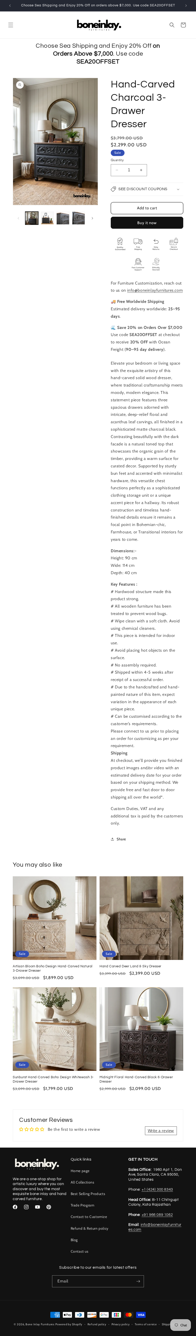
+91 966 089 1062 (157, 1215)
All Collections (82, 1182)
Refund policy (97, 1324)
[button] (10, 25)
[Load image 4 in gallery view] (78, 218)
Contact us (80, 1251)
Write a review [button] (161, 1130)
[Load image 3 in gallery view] (62, 218)
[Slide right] (92, 218)
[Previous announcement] (10, 5)
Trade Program (82, 1205)
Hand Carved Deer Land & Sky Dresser (130, 966)
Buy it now (147, 223)
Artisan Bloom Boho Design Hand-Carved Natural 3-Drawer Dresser (53, 968)
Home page (80, 1170)
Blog (74, 1240)
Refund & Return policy (89, 1228)
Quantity (117, 160)
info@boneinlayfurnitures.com (155, 290)
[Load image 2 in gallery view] (47, 218)
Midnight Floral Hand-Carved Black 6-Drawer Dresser (136, 1079)
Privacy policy (121, 1324)
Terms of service (146, 1324)
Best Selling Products (88, 1193)
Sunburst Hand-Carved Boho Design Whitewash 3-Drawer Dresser (53, 1079)
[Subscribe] (138, 1281)
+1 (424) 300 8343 (157, 1189)
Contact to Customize (89, 1216)
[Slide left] (18, 218)
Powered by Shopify (68, 1324)
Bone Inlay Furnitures (40, 1324)
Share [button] (121, 839)
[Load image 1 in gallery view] (31, 218)
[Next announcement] (186, 5)
